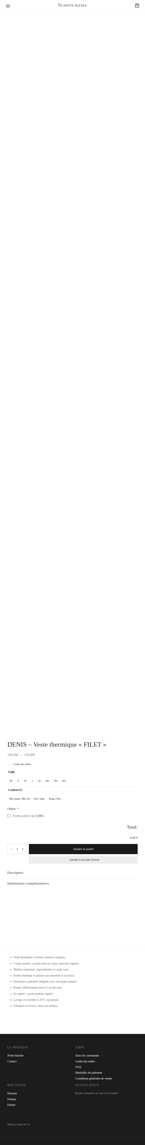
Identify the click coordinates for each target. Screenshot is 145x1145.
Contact (12, 1061)
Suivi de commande (87, 1055)
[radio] (11, 781)
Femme (11, 1099)
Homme (12, 1093)
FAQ (78, 1067)
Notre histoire (15, 1055)
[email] (101, 1100)
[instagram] (86, 1100)
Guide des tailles (22, 764)
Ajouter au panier (83, 849)
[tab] (72, 873)
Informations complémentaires (28, 883)
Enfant (11, 1104)
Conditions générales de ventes (93, 1078)
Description (15, 872)
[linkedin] (95, 1100)
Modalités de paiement (88, 1072)
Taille (11, 772)
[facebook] (78, 1100)
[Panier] (137, 5)
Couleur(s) (15, 789)
